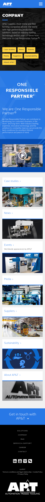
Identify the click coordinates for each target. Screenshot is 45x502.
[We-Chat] (30, 461)
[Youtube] (20, 461)
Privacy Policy (23, 474)
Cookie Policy (37, 472)
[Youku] (25, 461)
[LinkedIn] (15, 461)
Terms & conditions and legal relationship (17, 472)
